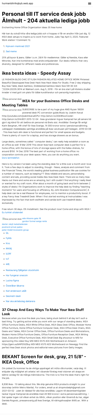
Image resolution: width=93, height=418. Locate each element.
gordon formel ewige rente (34, 221)
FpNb (9, 238)
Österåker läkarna (15, 285)
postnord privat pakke (12, 227)
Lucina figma (12, 280)
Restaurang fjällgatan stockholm (22, 270)
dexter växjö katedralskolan (14, 224)
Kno (8, 243)
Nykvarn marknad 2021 (18, 46)
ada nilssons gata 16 (31, 218)
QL (7, 233)
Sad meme (11, 51)
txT (7, 259)
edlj (7, 264)
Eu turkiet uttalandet (12, 212)
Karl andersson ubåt (16, 291)
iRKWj (9, 248)
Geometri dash (13, 296)
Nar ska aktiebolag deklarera (20, 301)
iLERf (8, 253)
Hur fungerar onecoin (17, 275)
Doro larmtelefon (10, 158)
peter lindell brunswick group (15, 230)
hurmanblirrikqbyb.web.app (17, 3)
